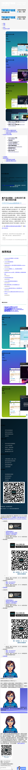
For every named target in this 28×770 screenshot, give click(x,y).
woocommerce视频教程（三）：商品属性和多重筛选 (13, 268)
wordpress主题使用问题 (9, 185)
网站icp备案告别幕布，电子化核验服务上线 (11, 284)
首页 (3, 185)
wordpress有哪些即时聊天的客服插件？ (11, 281)
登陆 (4, 23)
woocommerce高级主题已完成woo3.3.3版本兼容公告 (13, 288)
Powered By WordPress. (21, 518)
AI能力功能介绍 (21, 743)
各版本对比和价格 (9, 110)
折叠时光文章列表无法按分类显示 (13, 226)
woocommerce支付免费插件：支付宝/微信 (11, 258)
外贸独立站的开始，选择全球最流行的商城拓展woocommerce (14, 265)
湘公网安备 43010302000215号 (9, 518)
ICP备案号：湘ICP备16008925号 (18, 517)
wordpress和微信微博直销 (8, 261)
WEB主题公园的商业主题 (8, 277)
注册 (4, 24)
